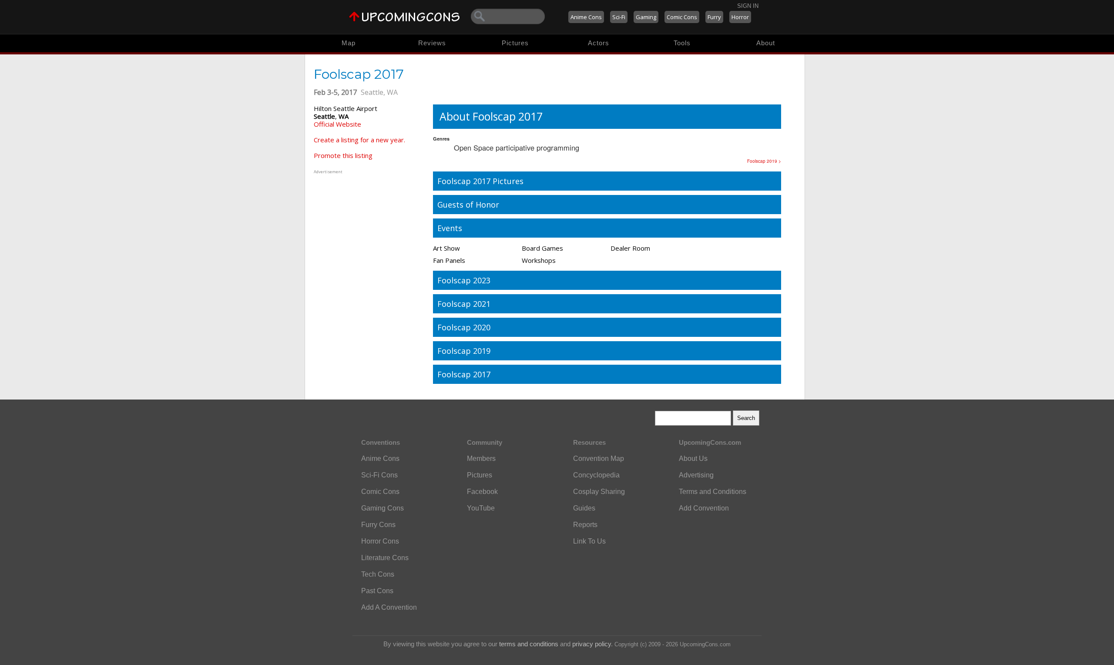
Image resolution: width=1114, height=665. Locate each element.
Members (481, 458)
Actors (598, 43)
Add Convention (704, 508)
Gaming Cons (382, 508)
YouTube (481, 508)
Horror (740, 17)
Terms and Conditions (712, 491)
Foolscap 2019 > (764, 161)
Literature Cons (385, 557)
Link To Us (589, 541)
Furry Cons (378, 524)
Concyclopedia (596, 475)
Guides (584, 508)
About (765, 43)
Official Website (337, 124)
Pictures (515, 43)
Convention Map (598, 458)
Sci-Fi (618, 17)
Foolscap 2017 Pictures (480, 181)
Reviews (432, 43)
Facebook (482, 491)
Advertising (696, 475)
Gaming (646, 17)
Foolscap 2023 (463, 280)
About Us (693, 458)
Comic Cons (682, 17)
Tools (682, 43)
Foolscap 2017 (463, 374)
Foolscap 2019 (463, 351)
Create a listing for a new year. (359, 139)
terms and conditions (528, 644)
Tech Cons (377, 574)
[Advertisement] (368, 230)
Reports (585, 524)
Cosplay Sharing (599, 491)
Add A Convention (389, 607)
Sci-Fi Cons (379, 475)
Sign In (747, 6)
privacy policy (591, 644)
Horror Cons (380, 541)
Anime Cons (586, 17)
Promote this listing (343, 155)
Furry (714, 17)
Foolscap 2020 (463, 327)
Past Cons (377, 590)
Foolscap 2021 (463, 304)
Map (349, 43)
